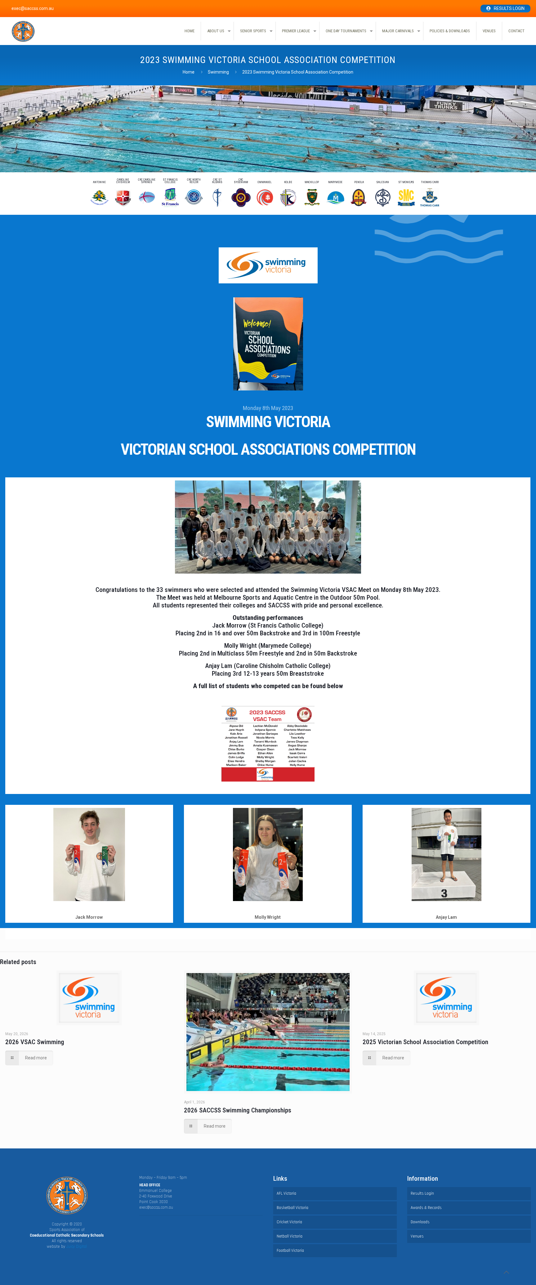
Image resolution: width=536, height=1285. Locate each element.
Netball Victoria (289, 1236)
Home (188, 72)
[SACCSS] (23, 31)
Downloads (420, 1222)
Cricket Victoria (289, 1222)
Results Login (509, 8)
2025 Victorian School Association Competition (425, 1042)
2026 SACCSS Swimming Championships (237, 1110)
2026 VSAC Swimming (34, 1042)
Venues (417, 1236)
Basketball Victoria (292, 1207)
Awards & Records (426, 1207)
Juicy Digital (76, 1246)
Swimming (218, 72)
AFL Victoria (286, 1193)
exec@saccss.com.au (156, 1207)
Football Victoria (290, 1250)
